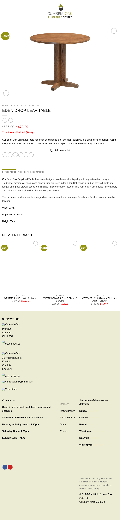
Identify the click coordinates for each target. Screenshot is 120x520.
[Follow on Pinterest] (10, 467)
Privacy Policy (67, 417)
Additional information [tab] (31, 172)
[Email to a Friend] (20, 154)
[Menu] (4, 10)
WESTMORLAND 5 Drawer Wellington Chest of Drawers (99, 299)
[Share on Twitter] (15, 154)
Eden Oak (34, 105)
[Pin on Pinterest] (26, 154)
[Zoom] (6, 93)
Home (5, 105)
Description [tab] (9, 172)
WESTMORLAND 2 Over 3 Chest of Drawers (60, 299)
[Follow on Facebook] (4, 467)
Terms (63, 424)
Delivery (64, 404)
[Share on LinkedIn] (31, 154)
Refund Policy (67, 411)
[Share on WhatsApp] (4, 154)
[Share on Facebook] (10, 154)
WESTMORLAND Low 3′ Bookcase (20, 298)
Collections (18, 105)
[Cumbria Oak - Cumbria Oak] (60, 11)
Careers (64, 431)
